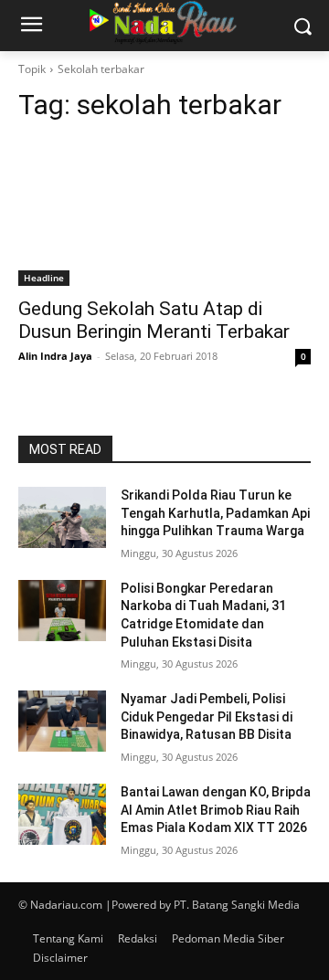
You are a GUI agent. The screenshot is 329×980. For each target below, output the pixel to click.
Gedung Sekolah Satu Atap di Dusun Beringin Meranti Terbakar (154, 320)
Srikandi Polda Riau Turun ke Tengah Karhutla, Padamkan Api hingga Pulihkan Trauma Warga (215, 513)
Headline (44, 277)
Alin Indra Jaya (55, 356)
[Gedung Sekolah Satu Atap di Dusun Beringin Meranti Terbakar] (164, 213)
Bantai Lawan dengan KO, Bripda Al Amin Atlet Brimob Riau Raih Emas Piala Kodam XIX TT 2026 (216, 810)
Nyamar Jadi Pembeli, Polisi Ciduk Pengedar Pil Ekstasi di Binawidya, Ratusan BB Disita (206, 716)
